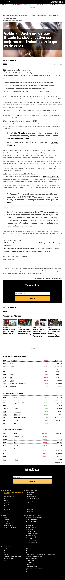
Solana (12, 372)
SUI (4, 454)
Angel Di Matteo (13, 70)
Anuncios (29, 494)
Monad (15, 433)
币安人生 (5, 409)
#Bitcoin (21, 133)
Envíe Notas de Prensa (33, 498)
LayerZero (16, 406)
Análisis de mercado (7, 20)
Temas (50, 15)
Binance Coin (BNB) (32, 542)
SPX (4, 400)
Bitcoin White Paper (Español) (34, 568)
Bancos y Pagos (15, 20)
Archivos (13, 18)
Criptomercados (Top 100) (34, 517)
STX (4, 397)
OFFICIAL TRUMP (19, 436)
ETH (4, 369)
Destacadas (7, 553)
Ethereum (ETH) (31, 527)
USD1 (4, 383)
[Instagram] (9, 61)
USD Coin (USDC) (32, 531)
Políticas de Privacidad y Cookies (35, 572)
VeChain (16, 420)
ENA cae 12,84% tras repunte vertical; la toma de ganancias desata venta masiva (39, 333)
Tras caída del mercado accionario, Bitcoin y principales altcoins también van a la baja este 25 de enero (32, 248)
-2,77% (4, 4)
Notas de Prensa (42, 15)
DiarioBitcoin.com (58, 389)
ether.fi (15, 442)
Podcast (7, 509)
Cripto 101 (29, 562)
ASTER (5, 423)
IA (28, 15)
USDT (5, 360)
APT (4, 448)
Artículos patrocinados (10, 527)
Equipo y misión (31, 504)
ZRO (4, 406)
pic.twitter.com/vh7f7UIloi (18, 138)
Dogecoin (13, 386)
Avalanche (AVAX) (32, 541)
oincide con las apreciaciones (51, 176)
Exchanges (7, 504)
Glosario (6, 508)
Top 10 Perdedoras (32, 521)
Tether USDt (13, 360)
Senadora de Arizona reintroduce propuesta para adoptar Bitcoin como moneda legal (27, 251)
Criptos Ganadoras (11, 393)
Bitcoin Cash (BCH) (32, 533)
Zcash (12, 380)
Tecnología (7, 523)
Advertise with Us (31, 496)
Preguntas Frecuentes (32, 558)
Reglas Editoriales (31, 502)
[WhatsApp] (5, 61)
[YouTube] (11, 61)
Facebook (30, 509)
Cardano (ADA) (31, 537)
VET (4, 420)
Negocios (6, 521)
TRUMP (5, 436)
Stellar (15, 451)
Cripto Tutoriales (8, 506)
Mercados (6, 519)
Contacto (6, 18)
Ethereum (24, 15)
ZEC (35, 4)
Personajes (7, 554)
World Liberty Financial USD (18, 383)
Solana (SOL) (31, 535)
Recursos (56, 15)
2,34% (15, 4)
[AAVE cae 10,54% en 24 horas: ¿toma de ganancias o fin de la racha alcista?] (25, 323)
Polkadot (16, 459)
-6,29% (42, 4)
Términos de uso (30, 570)
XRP (4, 375)
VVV (4, 412)
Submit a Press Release (33, 500)
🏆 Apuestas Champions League (13, 493)
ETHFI (5, 442)
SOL (4, 372)
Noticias (6, 498)
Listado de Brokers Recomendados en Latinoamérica (40, 554)
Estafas (6, 500)
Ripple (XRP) (30, 529)
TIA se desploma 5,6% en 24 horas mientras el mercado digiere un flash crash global (54, 333)
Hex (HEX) (30, 539)
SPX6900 (16, 400)
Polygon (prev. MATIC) (20, 403)
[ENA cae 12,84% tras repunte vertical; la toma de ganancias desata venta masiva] (40, 323)
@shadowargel (26, 70)
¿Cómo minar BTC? (31, 566)
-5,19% (30, 4)
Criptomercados (9, 496)
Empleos (29, 505)
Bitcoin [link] (21, 73)
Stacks (15, 397)
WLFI (4, 417)
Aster (15, 423)
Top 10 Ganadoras (32, 519)
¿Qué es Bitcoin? (31, 564)
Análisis (33, 15)
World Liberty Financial (20, 417)
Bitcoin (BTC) (31, 525)
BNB (4, 378)
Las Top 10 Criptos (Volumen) (15, 357)
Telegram (30, 511)
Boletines (6, 560)
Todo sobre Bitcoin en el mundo (12, 556)
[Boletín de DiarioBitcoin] (16, 61)
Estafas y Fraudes (31, 560)
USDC (5, 366)
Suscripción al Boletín (10, 558)
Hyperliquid (17, 414)
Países (6, 517)
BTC (4, 363)
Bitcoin (17, 15)
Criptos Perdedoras (11, 430)
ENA (4, 445)
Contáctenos (30, 492)
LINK (58, 4)
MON (4, 433)
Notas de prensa (8, 525)
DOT (4, 459)
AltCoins (19, 327)
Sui (14, 454)
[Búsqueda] (5, 2)
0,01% (53, 4)
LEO (48, 4)
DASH (5, 439)
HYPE (9, 4)
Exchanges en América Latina (34, 556)
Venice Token (17, 412)
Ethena (16, 445)
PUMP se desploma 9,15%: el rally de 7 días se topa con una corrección (9, 332)
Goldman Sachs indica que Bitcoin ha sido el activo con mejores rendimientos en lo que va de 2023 (31, 39)
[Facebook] (7, 61)
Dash (15, 439)
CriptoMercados (9, 15)
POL (4, 403)
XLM (4, 451)
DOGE (21, 4)
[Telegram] (13, 61)
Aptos (15, 448)
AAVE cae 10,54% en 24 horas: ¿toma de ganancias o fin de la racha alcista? (24, 332)
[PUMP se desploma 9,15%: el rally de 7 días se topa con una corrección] (10, 323)
